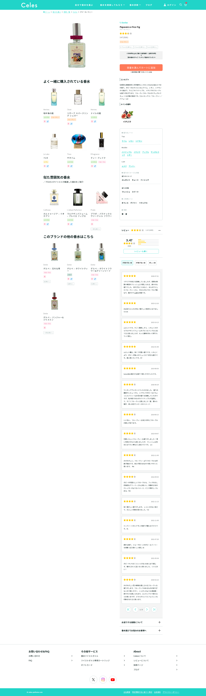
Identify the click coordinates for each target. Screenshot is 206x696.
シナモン (139, 141)
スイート (135, 192)
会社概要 (127, 692)
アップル (145, 152)
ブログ (149, 4)
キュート (135, 180)
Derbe (125, 23)
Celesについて (140, 655)
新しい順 (152, 263)
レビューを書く (141, 251)
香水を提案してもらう (111, 4)
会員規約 (157, 692)
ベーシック (145, 180)
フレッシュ (126, 192)
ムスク (124, 166)
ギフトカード (87, 665)
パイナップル (127, 152)
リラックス (143, 203)
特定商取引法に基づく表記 (142, 692)
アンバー (132, 166)
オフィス (125, 203)
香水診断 (134, 4)
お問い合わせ (34, 655)
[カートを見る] (185, 5)
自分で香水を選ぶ (84, 4)
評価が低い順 (140, 263)
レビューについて (141, 660)
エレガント (126, 180)
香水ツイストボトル (89, 655)
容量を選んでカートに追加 (141, 67)
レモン (131, 141)
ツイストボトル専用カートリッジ (95, 660)
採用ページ (138, 665)
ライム (124, 141)
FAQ (30, 660)
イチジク (137, 152)
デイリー (133, 203)
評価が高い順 (127, 263)
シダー (129, 155)
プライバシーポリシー (171, 692)
